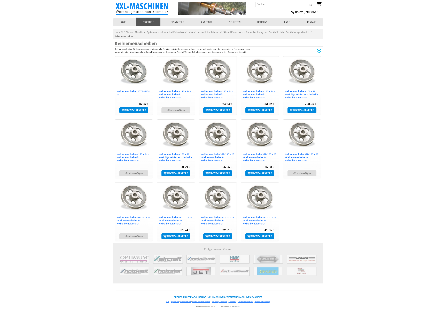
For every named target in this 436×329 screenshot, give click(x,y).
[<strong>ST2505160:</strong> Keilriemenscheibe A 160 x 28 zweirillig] (302, 71)
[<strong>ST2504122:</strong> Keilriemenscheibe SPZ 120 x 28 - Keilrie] (218, 197)
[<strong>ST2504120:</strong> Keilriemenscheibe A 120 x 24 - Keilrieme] (218, 71)
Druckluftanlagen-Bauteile (298, 32)
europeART (236, 306)
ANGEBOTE (206, 22)
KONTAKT (311, 22)
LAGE (287, 22)
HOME (123, 22)
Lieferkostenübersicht (245, 302)
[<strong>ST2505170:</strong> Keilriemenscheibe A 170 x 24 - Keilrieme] (134, 135)
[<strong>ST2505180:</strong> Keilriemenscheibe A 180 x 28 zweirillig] (176, 135)
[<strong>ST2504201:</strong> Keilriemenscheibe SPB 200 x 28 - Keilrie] (134, 197)
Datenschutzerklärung (262, 302)
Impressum (175, 302)
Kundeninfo (232, 302)
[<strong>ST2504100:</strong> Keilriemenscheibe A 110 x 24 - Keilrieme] (176, 71)
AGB (167, 302)
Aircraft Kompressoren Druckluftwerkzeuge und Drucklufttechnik (254, 32)
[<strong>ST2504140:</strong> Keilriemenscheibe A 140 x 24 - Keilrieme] (260, 71)
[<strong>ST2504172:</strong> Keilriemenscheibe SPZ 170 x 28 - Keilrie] (260, 197)
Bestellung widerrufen (219, 302)
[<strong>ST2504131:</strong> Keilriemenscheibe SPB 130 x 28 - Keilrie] (218, 135)
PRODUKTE (148, 22)
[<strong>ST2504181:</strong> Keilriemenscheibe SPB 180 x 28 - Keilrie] (302, 135)
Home (117, 32)
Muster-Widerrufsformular (201, 302)
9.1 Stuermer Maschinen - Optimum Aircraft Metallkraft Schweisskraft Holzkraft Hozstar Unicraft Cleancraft (172, 32)
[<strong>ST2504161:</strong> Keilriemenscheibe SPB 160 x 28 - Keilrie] (260, 135)
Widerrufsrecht (185, 302)
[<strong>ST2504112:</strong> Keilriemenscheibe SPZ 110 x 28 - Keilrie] (176, 197)
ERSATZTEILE (177, 22)
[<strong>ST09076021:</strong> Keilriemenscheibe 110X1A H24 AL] (134, 71)
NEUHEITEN (234, 22)
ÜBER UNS (262, 22)
